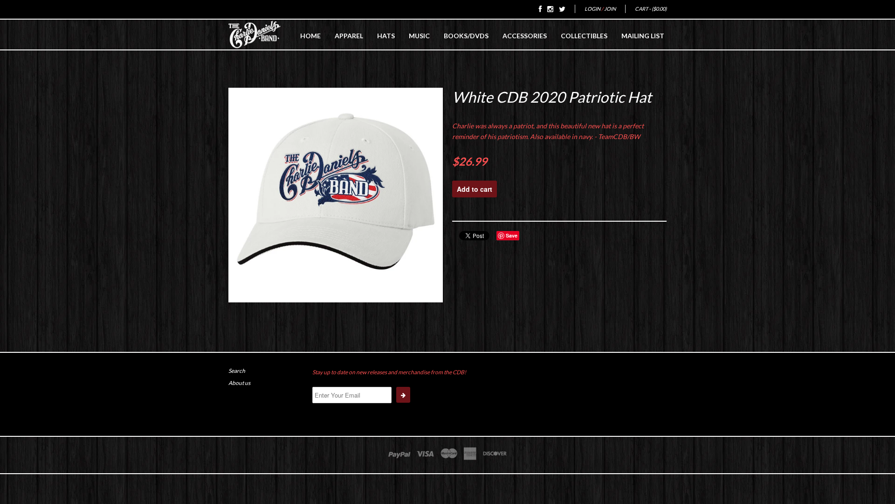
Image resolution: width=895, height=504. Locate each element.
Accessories (525, 36)
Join (610, 9)
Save (511, 235)
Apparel (349, 36)
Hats (386, 36)
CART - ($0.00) (651, 9)
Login (592, 9)
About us (239, 382)
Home (310, 36)
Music (419, 36)
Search (236, 370)
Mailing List (642, 36)
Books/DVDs (466, 36)
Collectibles (584, 36)
